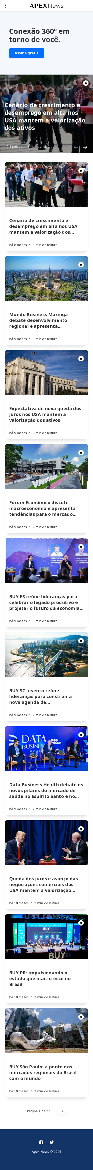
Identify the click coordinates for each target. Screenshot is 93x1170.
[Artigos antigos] (61, 1111)
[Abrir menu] (5, 5)
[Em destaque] (81, 170)
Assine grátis (27, 53)
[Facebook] (41, 1142)
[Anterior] (75, 147)
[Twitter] (52, 1142)
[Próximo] (84, 147)
